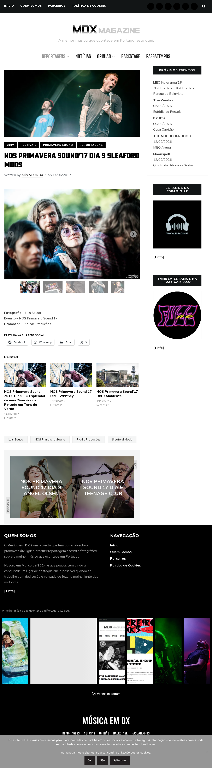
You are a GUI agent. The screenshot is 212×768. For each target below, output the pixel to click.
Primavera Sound (58, 144)
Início (9, 5)
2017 (10, 144)
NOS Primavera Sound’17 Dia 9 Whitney (71, 393)
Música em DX (32, 175)
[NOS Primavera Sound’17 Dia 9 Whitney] (71, 375)
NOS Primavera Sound (50, 439)
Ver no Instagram (108, 693)
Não (102, 760)
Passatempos (158, 57)
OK (90, 760)
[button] (30, 287)
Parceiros (56, 5)
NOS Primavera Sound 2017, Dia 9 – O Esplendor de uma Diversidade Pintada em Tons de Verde (25, 400)
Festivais (28, 144)
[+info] (9, 591)
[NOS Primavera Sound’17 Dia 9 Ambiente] (117, 375)
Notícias (83, 57)
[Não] (207, 751)
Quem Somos (31, 5)
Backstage (130, 57)
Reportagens (53, 57)
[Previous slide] (10, 234)
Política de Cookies (89, 5)
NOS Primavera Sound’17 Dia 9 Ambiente (117, 393)
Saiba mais (120, 760)
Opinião (104, 57)
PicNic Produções (88, 439)
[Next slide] (133, 234)
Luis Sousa (15, 439)
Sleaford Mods (122, 439)
